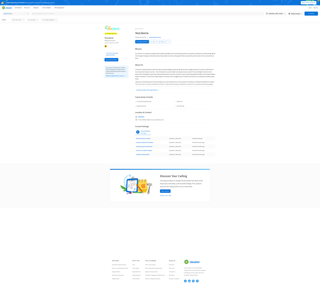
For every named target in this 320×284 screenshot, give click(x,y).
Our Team (171, 268)
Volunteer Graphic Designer (144, 150)
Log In (310, 8)
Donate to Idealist (174, 279)
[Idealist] (7, 7)
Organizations (116, 272)
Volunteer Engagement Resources (155, 275)
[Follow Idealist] (185, 281)
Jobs (133, 265)
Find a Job (26, 8)
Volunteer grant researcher (144, 146)
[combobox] (147, 13)
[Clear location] (284, 13)
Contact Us (172, 272)
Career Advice (136, 279)
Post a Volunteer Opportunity (153, 268)
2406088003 (141, 117)
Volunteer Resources (118, 275)
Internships (135, 268)
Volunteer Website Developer (145, 142)
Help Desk (172, 275)
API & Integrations (59, 8)
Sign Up (316, 8)
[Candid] (105, 46)
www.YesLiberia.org (154, 37)
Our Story (171, 265)
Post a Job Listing (150, 265)
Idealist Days (115, 279)
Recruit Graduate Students (152, 279)
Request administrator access (115, 76)
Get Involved (18, 8)
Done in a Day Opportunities (120, 268)
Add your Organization (151, 272)
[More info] (276, 14)
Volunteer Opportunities (119, 265)
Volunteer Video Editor (143, 154)
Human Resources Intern (143, 138)
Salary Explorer (136, 275)
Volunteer (35, 8)
